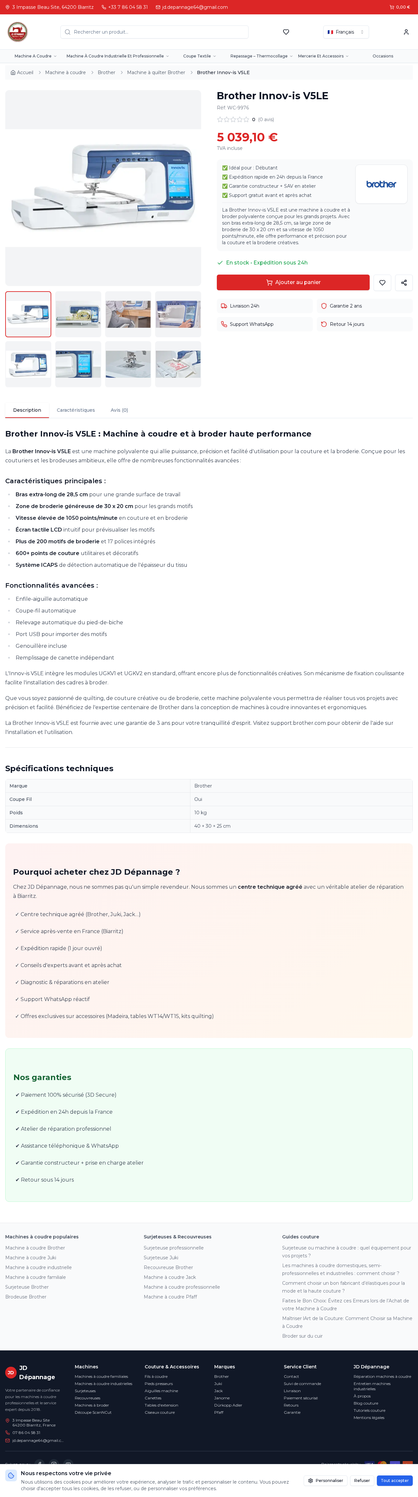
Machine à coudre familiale (35, 1277)
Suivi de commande (302, 1383)
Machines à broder (92, 1405)
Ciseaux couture (160, 1412)
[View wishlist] (286, 32)
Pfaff (218, 1412)
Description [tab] (27, 410)
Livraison (292, 1390)
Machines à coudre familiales (101, 1376)
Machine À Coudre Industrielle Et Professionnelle (115, 56)
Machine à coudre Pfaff (170, 1297)
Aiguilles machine (161, 1390)
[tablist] (209, 410)
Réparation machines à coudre (382, 1376)
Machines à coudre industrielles (103, 1383)
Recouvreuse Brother (168, 1267)
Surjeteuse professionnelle (174, 1248)
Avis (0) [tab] (119, 410)
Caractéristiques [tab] (76, 410)
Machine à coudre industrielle (38, 1267)
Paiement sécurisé (301, 1397)
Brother (221, 1376)
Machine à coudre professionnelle (182, 1287)
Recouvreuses (87, 1397)
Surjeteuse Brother (27, 1287)
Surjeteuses (85, 1390)
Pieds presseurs (159, 1383)
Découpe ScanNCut (93, 1412)
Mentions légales (369, 1417)
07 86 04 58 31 (26, 1432)
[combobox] (346, 32)
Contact (291, 1376)
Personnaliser (329, 1480)
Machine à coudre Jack (170, 1277)
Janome (222, 1397)
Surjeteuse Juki (161, 1258)
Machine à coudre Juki (30, 1258)
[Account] (406, 32)
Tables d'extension (161, 1405)
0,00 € (403, 7)
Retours (291, 1405)
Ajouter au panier (298, 282)
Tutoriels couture (369, 1410)
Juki (218, 1383)
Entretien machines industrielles (372, 1386)
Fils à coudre (156, 1376)
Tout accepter (395, 1480)
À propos (362, 1395)
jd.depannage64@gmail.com (38, 1440)
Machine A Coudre (33, 56)
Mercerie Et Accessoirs (321, 56)
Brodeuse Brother (25, 1297)
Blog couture (366, 1403)
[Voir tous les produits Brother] (381, 184)
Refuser (362, 1480)
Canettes (153, 1397)
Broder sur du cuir (302, 1336)
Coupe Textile (197, 56)
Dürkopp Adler (228, 1405)
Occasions (383, 56)
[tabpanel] (209, 815)
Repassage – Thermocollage (259, 56)
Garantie (292, 1412)
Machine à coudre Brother (35, 1248)
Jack (218, 1390)
